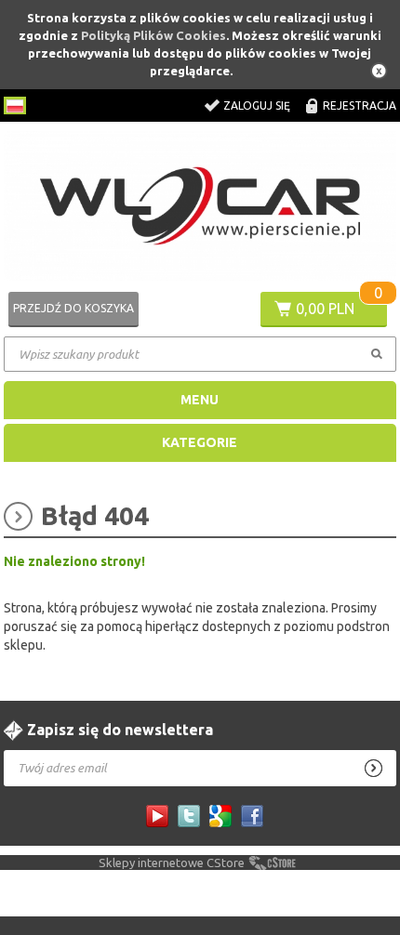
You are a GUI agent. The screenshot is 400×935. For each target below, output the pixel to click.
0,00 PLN (325, 308)
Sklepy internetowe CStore (172, 862)
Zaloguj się (256, 105)
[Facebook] (252, 816)
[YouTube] (157, 816)
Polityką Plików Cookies (153, 35)
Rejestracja (359, 105)
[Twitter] (189, 816)
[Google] (220, 816)
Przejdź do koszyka (73, 308)
